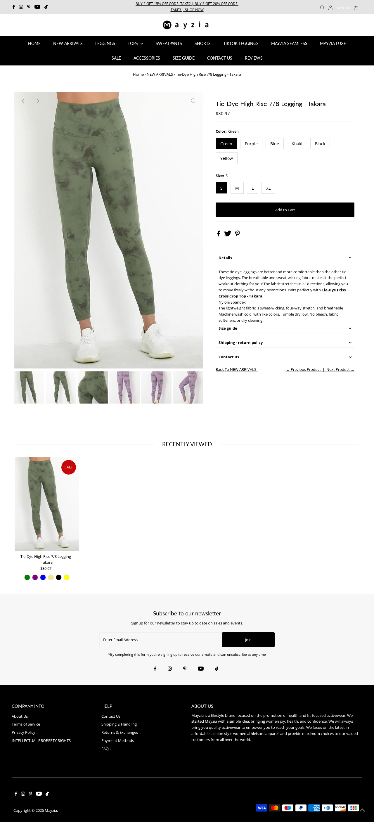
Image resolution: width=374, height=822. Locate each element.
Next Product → (340, 369)
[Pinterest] (29, 7)
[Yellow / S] (67, 577)
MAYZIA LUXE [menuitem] (333, 43)
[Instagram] (21, 7)
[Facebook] (13, 7)
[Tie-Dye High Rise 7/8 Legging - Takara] (47, 504)
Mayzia (51, 810)
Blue (274, 143)
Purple (251, 143)
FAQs (105, 748)
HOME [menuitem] (34, 43)
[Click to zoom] (193, 101)
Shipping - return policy (241, 342)
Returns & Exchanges (119, 732)
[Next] (37, 101)
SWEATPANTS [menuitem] (169, 43)
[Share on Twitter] (228, 235)
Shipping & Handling (119, 724)
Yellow (226, 158)
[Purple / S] (35, 577)
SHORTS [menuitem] (203, 43)
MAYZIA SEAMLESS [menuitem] (289, 43)
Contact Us (110, 716)
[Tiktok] (46, 7)
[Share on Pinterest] (237, 235)
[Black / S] (59, 577)
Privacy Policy (23, 732)
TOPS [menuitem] (133, 43)
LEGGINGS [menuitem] (105, 43)
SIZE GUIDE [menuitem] (184, 58)
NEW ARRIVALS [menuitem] (68, 43)
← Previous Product (303, 369)
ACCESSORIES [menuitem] (147, 58)
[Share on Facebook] (219, 235)
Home (138, 74)
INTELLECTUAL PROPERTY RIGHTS (41, 740)
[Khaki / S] (51, 577)
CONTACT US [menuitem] (219, 58)
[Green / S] (27, 577)
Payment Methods (117, 740)
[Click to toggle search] (322, 7)
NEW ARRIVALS (160, 74)
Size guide (228, 328)
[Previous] (23, 101)
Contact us (229, 356)
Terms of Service (26, 724)
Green (226, 143)
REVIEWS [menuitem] (254, 58)
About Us (20, 716)
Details (225, 257)
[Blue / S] (43, 577)
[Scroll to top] (362, 810)
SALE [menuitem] (116, 58)
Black (320, 143)
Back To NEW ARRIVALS (236, 369)
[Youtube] (37, 7)
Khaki (297, 143)
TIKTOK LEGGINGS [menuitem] (241, 43)
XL (268, 188)
